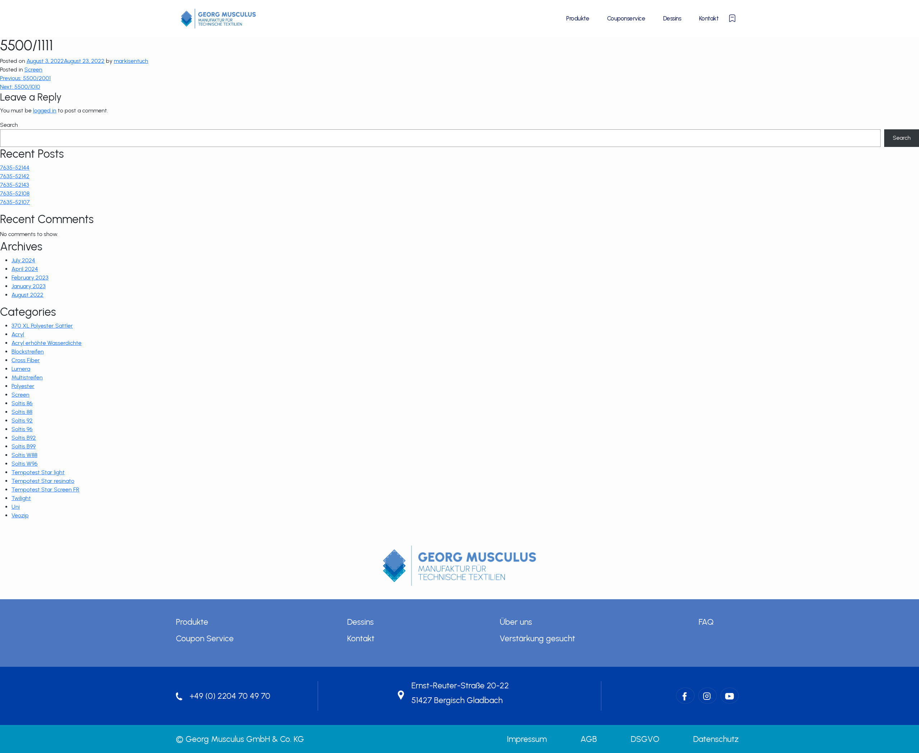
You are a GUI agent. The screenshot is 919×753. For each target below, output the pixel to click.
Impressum (527, 739)
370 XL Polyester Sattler (42, 325)
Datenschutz (716, 739)
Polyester (22, 386)
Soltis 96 (22, 429)
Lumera (20, 368)
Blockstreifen (27, 351)
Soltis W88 (24, 455)
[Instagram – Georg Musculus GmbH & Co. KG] (707, 696)
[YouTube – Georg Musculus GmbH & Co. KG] (729, 696)
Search (9, 124)
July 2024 (23, 260)
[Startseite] (218, 18)
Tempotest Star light (38, 472)
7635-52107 (15, 202)
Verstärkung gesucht (537, 638)
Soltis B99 (23, 446)
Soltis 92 (22, 420)
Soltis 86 (22, 403)
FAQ (706, 622)
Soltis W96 (24, 463)
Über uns (516, 622)
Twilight (21, 498)
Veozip (20, 515)
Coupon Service (205, 638)
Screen (33, 69)
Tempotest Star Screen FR (45, 489)
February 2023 (29, 277)
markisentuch (131, 60)
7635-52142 (14, 176)
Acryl (17, 334)
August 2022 (27, 294)
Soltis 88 (21, 411)
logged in (44, 110)
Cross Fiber (25, 360)
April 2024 (24, 268)
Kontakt (708, 18)
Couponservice (626, 18)
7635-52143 (14, 184)
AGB (588, 739)
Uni (15, 506)
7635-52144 (14, 167)
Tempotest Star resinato (42, 480)
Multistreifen (27, 377)
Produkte (577, 18)
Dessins (672, 18)
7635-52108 (14, 193)
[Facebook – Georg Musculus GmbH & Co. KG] (685, 696)
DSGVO (645, 739)
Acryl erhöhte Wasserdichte (46, 342)
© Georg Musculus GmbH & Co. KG (240, 739)
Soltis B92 (23, 437)
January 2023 (28, 286)
